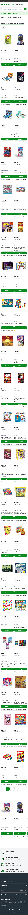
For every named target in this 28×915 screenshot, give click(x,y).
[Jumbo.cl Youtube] (26, 895)
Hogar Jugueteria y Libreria (11, 17)
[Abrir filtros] (4, 27)
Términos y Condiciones (8, 912)
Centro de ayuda (8, 1)
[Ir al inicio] (8, 4)
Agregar (7, 64)
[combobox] (14, 9)
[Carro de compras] (25, 4)
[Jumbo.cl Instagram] (20, 895)
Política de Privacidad (20, 912)
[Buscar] (25, 9)
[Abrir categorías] (2, 4)
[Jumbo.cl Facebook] (16, 895)
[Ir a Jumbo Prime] (23, 890)
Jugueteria (20, 17)
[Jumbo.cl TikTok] (23, 895)
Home (2, 17)
